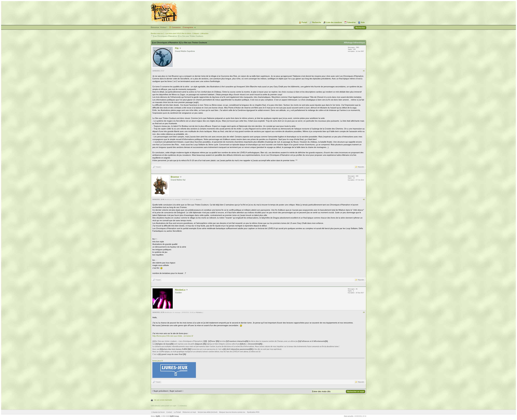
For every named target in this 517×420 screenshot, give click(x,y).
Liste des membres (334, 22)
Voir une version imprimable (163, 400)
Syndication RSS (253, 412)
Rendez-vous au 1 (157, 33)
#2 (364, 199)
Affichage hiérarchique (354, 42)
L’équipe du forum (158, 412)
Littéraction (204, 33)
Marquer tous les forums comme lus (232, 412)
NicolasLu (180, 290)
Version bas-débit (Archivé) (207, 412)
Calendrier (351, 22)
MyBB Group (174, 416)
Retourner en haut (189, 412)
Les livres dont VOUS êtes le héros (178, 33)
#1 (364, 71)
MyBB (158, 416)
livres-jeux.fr (157, 361)
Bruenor (175, 177)
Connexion (176, 27)
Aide (363, 22)
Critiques (195, 33)
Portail (304, 22)
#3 (364, 312)
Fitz (177, 48)
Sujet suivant (176, 391)
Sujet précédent (160, 391)
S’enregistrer (188, 27)
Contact (169, 412)
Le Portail (177, 412)
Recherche (316, 22)
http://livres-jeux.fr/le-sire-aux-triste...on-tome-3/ (172, 336)
